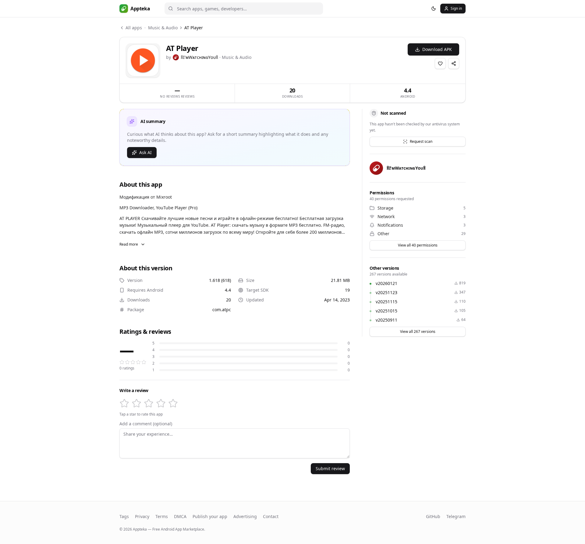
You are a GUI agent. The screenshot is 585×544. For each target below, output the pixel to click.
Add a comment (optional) (145, 424)
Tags (124, 516)
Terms (161, 516)
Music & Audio (163, 28)
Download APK (437, 49)
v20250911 (386, 320)
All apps (134, 28)
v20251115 (386, 301)
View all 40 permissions (418, 245)
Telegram (456, 516)
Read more (128, 244)
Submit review (330, 468)
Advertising (245, 516)
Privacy (142, 516)
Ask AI (145, 152)
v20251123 (386, 292)
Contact (270, 516)
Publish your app (210, 516)
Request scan (421, 141)
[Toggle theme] (433, 8)
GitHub (433, 516)
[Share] (453, 63)
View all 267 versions (417, 331)
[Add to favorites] (440, 63)
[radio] (124, 403)
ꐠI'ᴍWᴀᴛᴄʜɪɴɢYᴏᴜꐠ (199, 57)
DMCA (180, 516)
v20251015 (386, 311)
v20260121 (386, 283)
